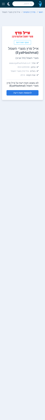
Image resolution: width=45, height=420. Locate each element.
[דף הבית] (39, 4)
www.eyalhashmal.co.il (19, 63)
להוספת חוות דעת (23, 92)
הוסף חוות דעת (22, 42)
